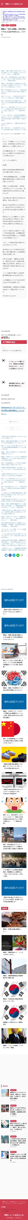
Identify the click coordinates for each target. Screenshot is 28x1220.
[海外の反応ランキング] (5, 337)
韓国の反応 (10, 589)
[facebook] (10, 555)
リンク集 (6, 1211)
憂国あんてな (5, 1201)
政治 (4, 589)
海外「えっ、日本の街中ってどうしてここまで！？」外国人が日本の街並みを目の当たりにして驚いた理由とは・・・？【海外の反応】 (13, 819)
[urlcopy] (21, 555)
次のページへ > (14, 421)
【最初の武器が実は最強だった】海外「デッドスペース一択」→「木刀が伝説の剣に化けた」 (13, 469)
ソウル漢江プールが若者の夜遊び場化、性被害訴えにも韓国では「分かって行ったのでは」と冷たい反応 (13, 494)
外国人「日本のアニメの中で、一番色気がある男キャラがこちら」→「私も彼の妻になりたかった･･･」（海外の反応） (13, 518)
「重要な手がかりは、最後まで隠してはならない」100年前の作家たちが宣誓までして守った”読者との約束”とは (13, 511)
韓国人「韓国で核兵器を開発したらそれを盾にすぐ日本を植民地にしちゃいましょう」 (13, 637)
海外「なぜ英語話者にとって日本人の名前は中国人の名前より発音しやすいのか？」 (13, 741)
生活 (6, 589)
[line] (17, 555)
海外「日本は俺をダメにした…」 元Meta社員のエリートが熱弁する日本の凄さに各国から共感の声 (14, 91)
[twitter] (6, 555)
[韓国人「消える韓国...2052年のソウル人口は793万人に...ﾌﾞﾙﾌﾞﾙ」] (14, 555)
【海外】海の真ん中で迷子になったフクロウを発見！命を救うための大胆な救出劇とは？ (13, 899)
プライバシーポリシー (10, 1209)
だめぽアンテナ (22, 1203)
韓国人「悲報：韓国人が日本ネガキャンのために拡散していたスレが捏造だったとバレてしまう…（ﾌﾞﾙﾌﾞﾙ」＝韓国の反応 (13, 72)
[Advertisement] (14, 53)
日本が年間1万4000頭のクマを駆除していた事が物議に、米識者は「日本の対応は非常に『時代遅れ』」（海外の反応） (13, 524)
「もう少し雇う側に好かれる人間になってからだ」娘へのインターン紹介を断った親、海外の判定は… (13, 535)
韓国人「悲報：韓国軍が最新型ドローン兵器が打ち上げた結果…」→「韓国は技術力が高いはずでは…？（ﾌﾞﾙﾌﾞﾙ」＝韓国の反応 (13, 505)
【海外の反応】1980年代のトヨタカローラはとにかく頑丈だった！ (12, 612)
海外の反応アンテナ (14, 1201)
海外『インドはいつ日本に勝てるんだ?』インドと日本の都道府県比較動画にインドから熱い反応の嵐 (14, 447)
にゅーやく (7, 1203)
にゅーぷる (14, 1203)
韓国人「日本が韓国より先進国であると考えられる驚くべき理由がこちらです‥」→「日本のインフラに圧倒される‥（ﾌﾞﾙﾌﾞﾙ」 (14, 85)
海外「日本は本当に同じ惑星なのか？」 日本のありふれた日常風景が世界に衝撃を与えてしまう (13, 102)
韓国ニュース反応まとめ (14, 4)
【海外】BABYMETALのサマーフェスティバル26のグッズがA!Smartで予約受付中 (13, 791)
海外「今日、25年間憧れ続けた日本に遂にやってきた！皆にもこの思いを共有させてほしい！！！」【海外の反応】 (13, 78)
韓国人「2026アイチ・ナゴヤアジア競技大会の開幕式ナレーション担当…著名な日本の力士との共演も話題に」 (14, 458)
